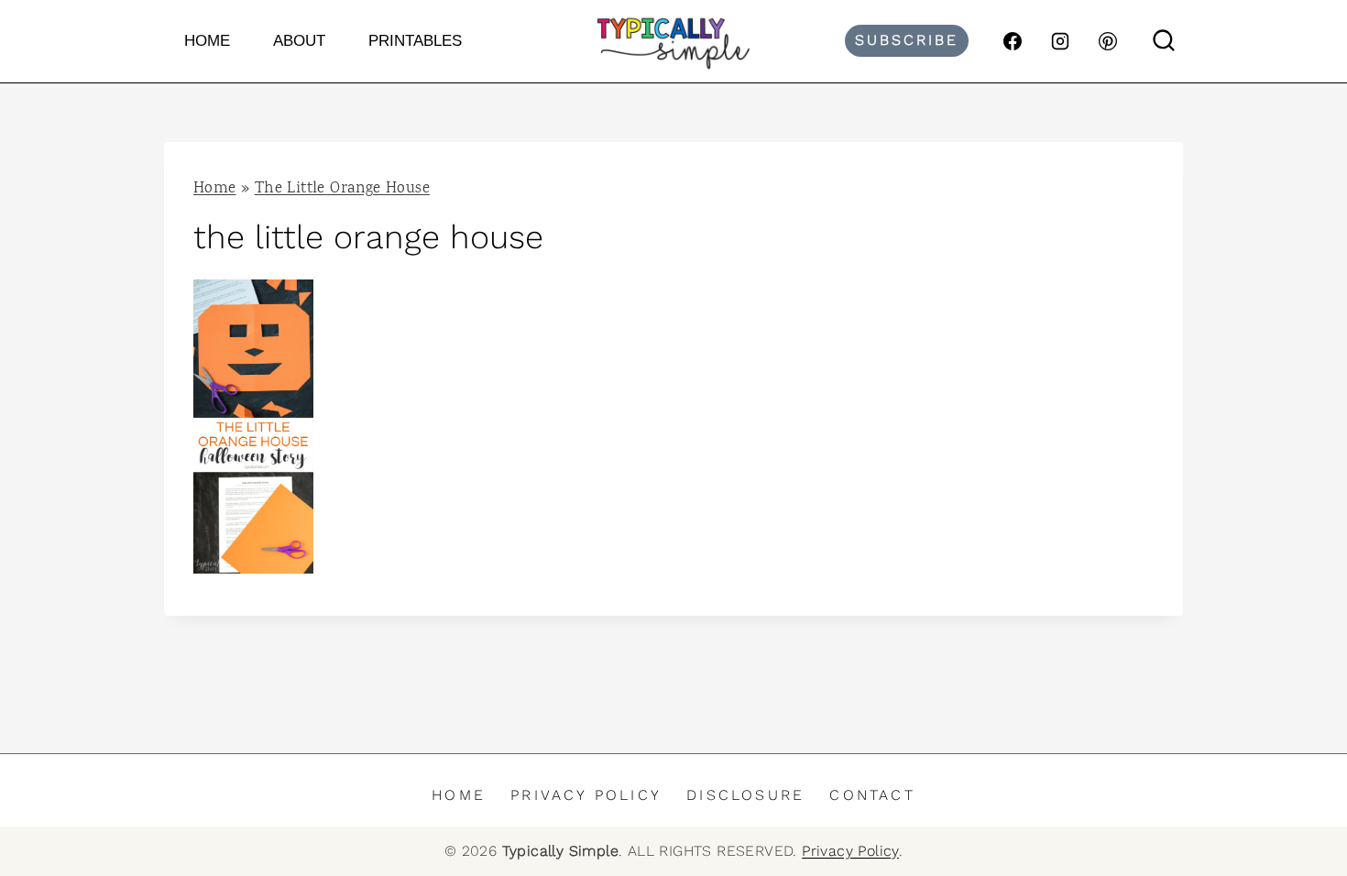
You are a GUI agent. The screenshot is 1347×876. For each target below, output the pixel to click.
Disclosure (745, 795)
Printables (415, 40)
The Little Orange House (342, 189)
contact (871, 795)
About (299, 40)
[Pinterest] (1108, 41)
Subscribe (906, 40)
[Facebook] (1012, 41)
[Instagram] (1060, 41)
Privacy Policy (586, 795)
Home (207, 40)
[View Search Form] (1164, 41)
